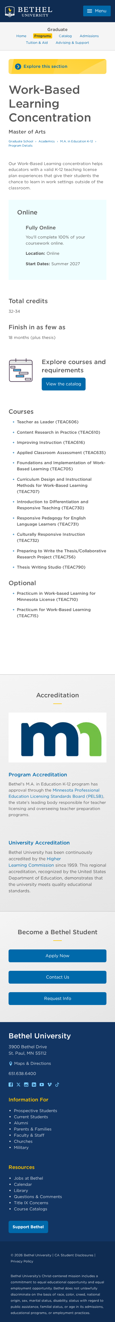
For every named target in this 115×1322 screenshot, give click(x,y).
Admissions (89, 36)
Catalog (65, 36)
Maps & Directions (32, 1063)
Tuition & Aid (37, 42)
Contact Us (57, 977)
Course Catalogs (30, 1208)
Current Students (31, 1116)
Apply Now (57, 955)
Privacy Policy (22, 1261)
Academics (47, 141)
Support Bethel (28, 1226)
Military (21, 1147)
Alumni (21, 1122)
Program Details (21, 145)
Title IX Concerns (31, 1202)
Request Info (57, 998)
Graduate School (21, 141)
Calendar (23, 1184)
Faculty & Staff (29, 1135)
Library (21, 1190)
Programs (42, 36)
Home (21, 36)
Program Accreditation (38, 775)
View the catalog (63, 383)
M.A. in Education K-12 (76, 141)
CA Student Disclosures (74, 1255)
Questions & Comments (38, 1196)
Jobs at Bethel (28, 1178)
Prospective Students (35, 1110)
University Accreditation (39, 843)
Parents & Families (33, 1129)
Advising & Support (72, 42)
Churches (23, 1141)
